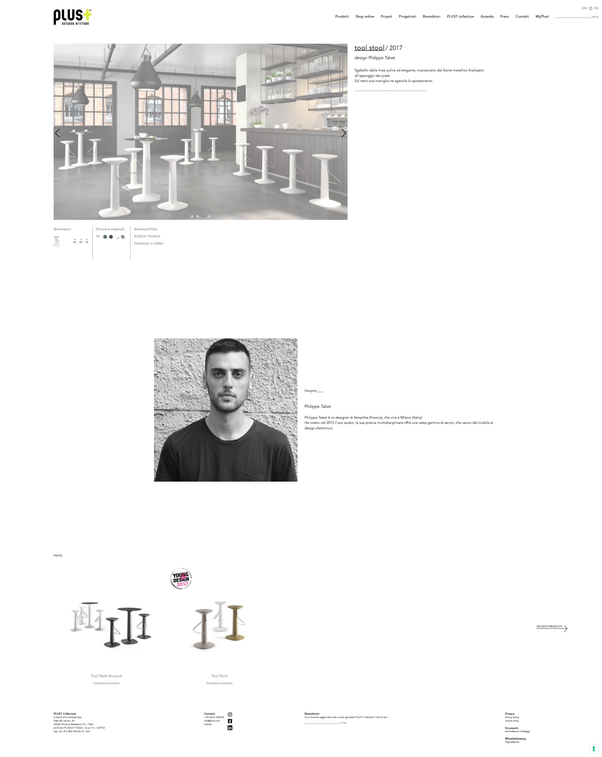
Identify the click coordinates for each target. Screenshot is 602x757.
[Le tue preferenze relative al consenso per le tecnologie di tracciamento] (593, 748)
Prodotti (342, 16)
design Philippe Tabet (375, 58)
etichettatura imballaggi (517, 731)
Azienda (487, 16)
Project (386, 16)
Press (504, 16)
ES (596, 8)
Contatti (522, 16)
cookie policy (512, 720)
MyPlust (542, 16)
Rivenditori (431, 16)
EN (584, 8)
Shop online (365, 16)
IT (591, 8)
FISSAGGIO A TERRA (148, 244)
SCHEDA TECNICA (147, 236)
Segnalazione (512, 742)
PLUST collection (460, 16)
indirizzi (207, 724)
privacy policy (512, 717)
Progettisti (407, 16)
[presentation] (57, 133)
